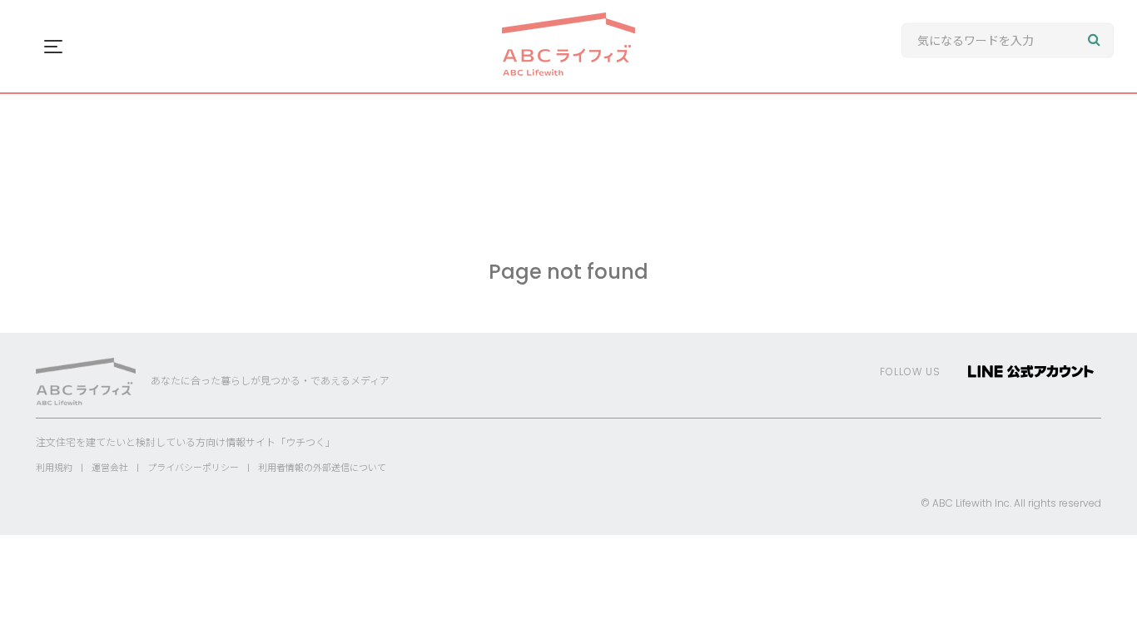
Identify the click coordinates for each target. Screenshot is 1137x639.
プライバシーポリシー (193, 467)
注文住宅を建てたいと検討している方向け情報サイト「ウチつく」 (185, 442)
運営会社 (110, 467)
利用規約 (54, 467)
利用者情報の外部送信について (322, 467)
